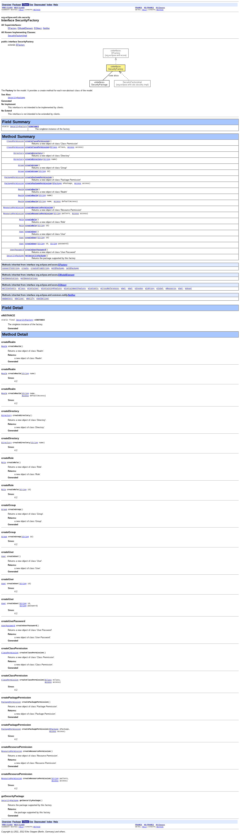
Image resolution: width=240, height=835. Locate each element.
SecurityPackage (15, 256)
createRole (31, 220)
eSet (180, 288)
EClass (53, 147)
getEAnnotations (29, 278)
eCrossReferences (109, 288)
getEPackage (57, 268)
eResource (171, 288)
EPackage (57, 183)
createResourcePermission (39, 207)
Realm (21, 189)
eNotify (30, 299)
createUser (31, 232)
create (25, 268)
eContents (93, 288)
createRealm (31, 189)
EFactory (12, 28)
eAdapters (7, 299)
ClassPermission (15, 141)
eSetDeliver (42, 299)
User (21, 232)
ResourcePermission (13, 207)
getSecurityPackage (35, 256)
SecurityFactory (18, 126)
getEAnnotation (10, 278)
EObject (38, 28)
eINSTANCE (34, 126)
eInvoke (139, 288)
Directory (19, 153)
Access (70, 147)
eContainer (33, 288)
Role (21, 220)
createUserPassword (35, 250)
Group (21, 165)
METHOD (36, 10)
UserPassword (17, 250)
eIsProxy (149, 288)
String (46, 159)
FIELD (21, 10)
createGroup (31, 165)
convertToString (10, 268)
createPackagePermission (38, 177)
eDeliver (19, 299)
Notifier (46, 28)
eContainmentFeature (75, 288)
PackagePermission (14, 177)
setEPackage (72, 268)
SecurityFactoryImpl (17, 35)
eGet (123, 288)
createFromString (40, 268)
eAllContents (9, 288)
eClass (21, 288)
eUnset (188, 288)
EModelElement (25, 28)
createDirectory (33, 153)
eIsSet (159, 288)
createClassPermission (37, 141)
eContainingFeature (51, 288)
